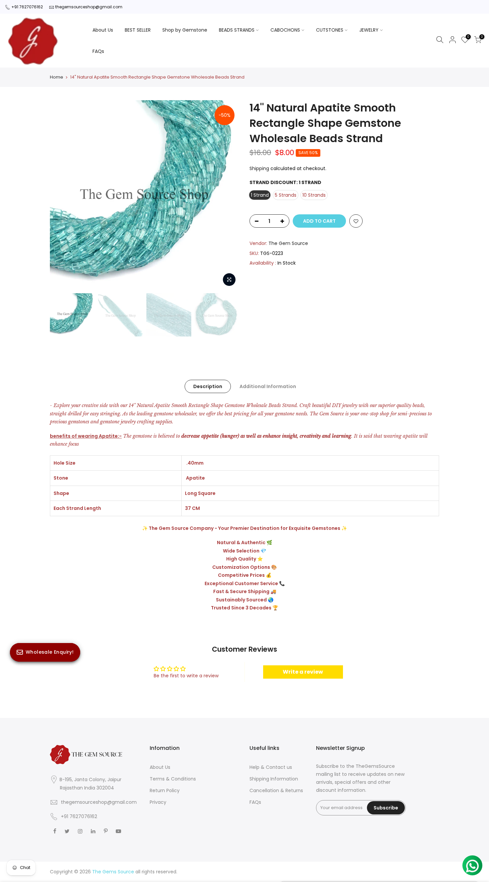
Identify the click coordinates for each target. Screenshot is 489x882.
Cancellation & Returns (276, 790)
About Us (102, 30)
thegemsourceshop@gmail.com (88, 7)
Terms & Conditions (173, 778)
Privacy (158, 802)
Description (207, 386)
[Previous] (61, 195)
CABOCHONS (285, 30)
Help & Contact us (270, 767)
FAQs (98, 51)
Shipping (259, 168)
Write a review (303, 672)
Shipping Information (273, 778)
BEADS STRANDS (236, 30)
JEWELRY (369, 30)
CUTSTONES (329, 30)
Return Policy (165, 790)
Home (56, 77)
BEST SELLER (138, 30)
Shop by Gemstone (184, 30)
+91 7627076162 (27, 7)
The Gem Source (288, 243)
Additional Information (268, 386)
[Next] (228, 195)
